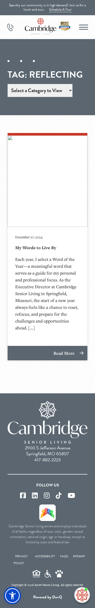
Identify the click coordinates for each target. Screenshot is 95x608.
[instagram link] (47, 495)
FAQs (64, 556)
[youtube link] (71, 495)
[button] (12, 595)
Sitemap (79, 556)
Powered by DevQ (47, 597)
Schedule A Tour (60, 9)
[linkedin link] (35, 495)
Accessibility (45, 556)
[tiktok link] (59, 495)
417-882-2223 (47, 459)
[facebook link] (23, 495)
